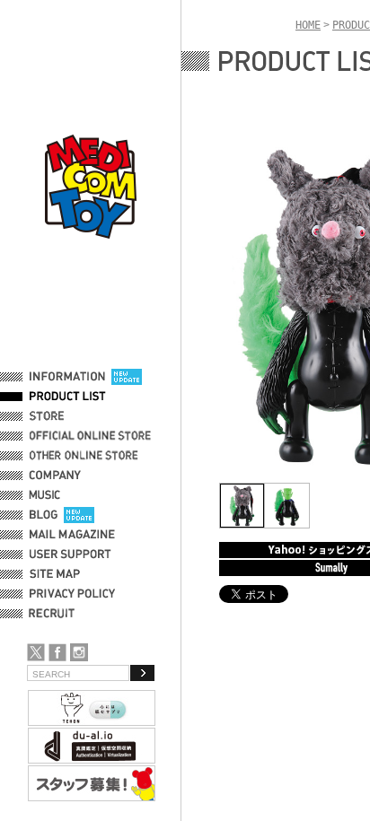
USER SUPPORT (70, 554)
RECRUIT (55, 614)
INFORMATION (67, 377)
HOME (308, 25)
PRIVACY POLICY (72, 594)
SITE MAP (55, 574)
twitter (36, 652)
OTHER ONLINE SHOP (85, 456)
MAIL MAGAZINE (72, 535)
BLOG (43, 515)
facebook (57, 652)
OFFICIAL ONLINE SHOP (92, 436)
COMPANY (55, 475)
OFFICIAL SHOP (69, 416)
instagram (79, 652)
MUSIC (47, 495)
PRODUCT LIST (68, 397)
